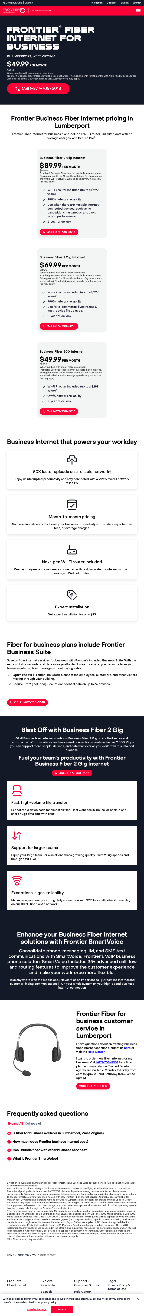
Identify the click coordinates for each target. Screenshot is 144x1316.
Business (112, 2)
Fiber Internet (16, 1285)
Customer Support (87, 1285)
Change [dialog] (29, 2)
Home (10, 1255)
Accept (61, 1309)
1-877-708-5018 (107, 1062)
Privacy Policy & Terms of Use (119, 1287)
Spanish (137, 2)
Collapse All (33, 1123)
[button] (72, 1133)
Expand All (15, 1123)
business (23, 1255)
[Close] (138, 1299)
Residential (97, 2)
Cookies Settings (36, 1309)
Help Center (96, 1052)
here (127, 1048)
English (125, 2)
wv (34, 1255)
